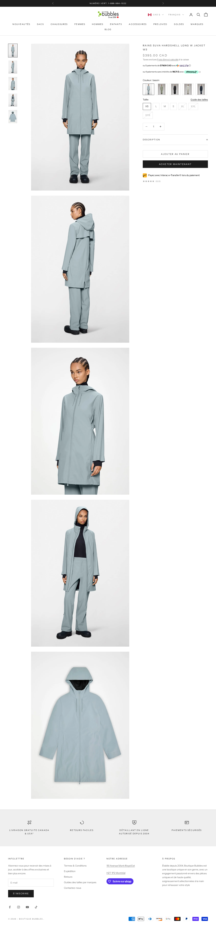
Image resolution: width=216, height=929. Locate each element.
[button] (175, 65)
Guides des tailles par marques (80, 882)
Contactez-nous (72, 887)
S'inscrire (21, 893)
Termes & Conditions (75, 865)
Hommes (97, 24)
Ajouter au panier (175, 153)
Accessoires (138, 24)
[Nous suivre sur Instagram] (18, 907)
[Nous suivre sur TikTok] (36, 907)
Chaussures (59, 24)
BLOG (108, 29)
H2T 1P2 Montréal (115, 872)
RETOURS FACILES (81, 830)
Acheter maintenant (175, 164)
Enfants (116, 24)
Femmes (79, 24)
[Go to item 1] (13, 67)
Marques (197, 24)
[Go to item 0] (13, 50)
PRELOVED (160, 24)
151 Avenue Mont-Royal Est (120, 865)
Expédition (69, 871)
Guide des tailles (199, 99)
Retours (68, 876)
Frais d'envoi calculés (167, 59)
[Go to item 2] (13, 83)
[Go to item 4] (13, 116)
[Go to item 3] (13, 100)
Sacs (40, 24)
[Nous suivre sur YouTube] (27, 907)
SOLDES (179, 24)
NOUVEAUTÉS (21, 24)
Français (174, 14)
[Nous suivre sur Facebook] (9, 907)
